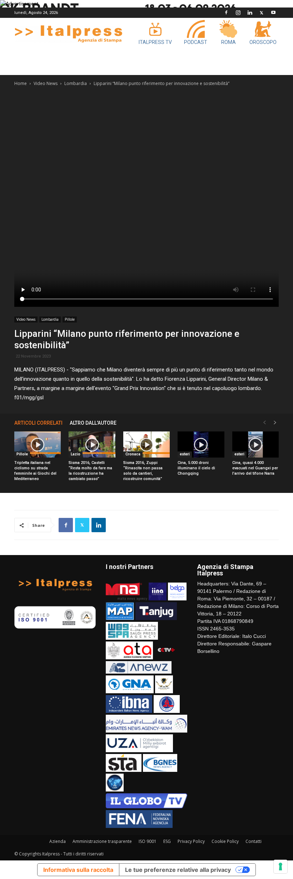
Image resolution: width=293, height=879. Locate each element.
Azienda (57, 841)
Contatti (253, 841)
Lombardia (75, 83)
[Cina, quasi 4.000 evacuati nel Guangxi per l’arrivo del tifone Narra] (255, 444)
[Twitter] (261, 13)
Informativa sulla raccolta (78, 869)
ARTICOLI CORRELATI (38, 423)
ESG (167, 841)
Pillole (70, 319)
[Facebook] (226, 13)
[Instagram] (238, 13)
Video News (46, 83)
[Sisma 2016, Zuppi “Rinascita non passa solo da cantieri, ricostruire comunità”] (146, 444)
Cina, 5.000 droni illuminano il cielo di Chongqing (196, 468)
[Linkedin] (249, 13)
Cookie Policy (225, 841)
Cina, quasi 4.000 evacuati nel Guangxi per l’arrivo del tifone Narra (255, 468)
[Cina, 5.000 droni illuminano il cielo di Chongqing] (201, 444)
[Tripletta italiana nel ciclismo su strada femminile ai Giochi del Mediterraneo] (37, 444)
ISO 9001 (148, 841)
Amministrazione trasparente (102, 841)
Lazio (75, 454)
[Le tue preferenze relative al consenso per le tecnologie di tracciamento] (280, 866)
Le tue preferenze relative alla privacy (178, 869)
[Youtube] (273, 13)
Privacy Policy (191, 841)
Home (20, 83)
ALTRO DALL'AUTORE (93, 423)
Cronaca (132, 454)
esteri (185, 454)
